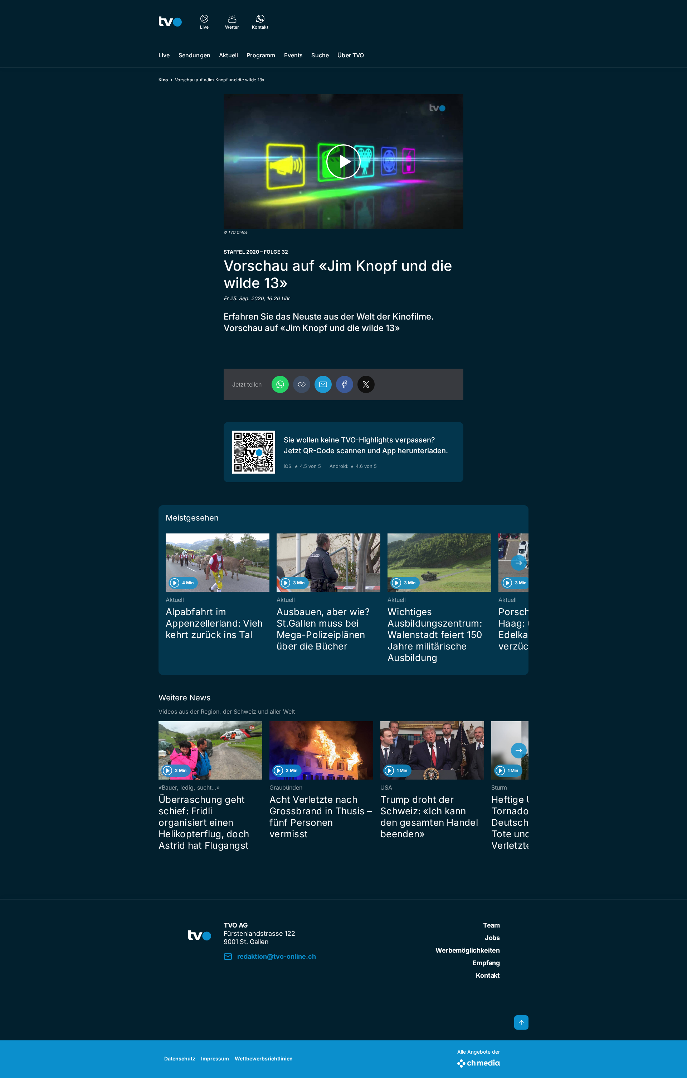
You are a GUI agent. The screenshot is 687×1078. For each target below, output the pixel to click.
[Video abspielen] (343, 161)
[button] (301, 384)
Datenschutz (179, 1058)
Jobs (492, 938)
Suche (320, 55)
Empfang (486, 963)
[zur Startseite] (170, 21)
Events (293, 55)
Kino (163, 79)
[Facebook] (344, 384)
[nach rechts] (519, 563)
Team (491, 925)
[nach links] (168, 563)
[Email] (323, 384)
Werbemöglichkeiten (467, 950)
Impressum (215, 1058)
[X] (366, 384)
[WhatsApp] (280, 384)
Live (164, 55)
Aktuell (228, 55)
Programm (261, 55)
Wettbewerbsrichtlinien (264, 1058)
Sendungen (194, 55)
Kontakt (488, 975)
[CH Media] (478, 1062)
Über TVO (350, 55)
